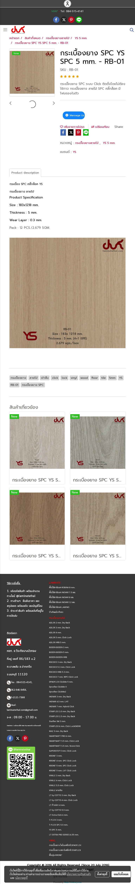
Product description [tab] (25, 173)
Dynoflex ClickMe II (58, 686)
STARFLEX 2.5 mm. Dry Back (62, 716)
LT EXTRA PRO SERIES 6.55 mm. (64, 834)
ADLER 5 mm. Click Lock (60, 637)
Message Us (76, 115)
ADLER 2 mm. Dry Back (59, 622)
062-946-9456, (19, 690)
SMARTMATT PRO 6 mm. (60, 735)
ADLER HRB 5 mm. (57, 642)
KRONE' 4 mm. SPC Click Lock (62, 760)
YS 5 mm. (109, 143)
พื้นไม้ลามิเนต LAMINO (59, 607)
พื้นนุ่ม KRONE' (55, 855)
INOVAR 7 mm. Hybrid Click (61, 706)
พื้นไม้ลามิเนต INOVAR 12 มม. (62, 602)
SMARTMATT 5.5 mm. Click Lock (64, 740)
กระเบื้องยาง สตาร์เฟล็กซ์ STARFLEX (65, 850)
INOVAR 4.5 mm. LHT (59, 701)
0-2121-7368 (18, 697)
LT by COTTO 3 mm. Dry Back (62, 795)
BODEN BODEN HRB (58, 657)
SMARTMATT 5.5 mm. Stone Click (64, 745)
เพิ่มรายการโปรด (73, 127)
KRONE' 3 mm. (55, 755)
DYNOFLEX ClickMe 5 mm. (61, 681)
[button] (130, 30)
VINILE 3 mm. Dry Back (59, 775)
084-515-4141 (24, 682)
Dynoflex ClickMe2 (57, 691)
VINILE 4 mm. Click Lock (60, 780)
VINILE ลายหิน (55, 790)
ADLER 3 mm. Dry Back (59, 627)
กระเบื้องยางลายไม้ (87, 143)
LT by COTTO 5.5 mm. (59, 809)
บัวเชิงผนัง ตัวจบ (56, 612)
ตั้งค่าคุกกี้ (102, 874)
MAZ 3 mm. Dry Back (58, 731)
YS (74, 152)
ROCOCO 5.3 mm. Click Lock (62, 666)
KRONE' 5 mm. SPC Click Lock (62, 765)
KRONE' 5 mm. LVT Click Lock (62, 770)
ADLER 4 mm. (55, 632)
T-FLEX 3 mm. (55, 819)
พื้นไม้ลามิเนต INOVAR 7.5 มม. (62, 592)
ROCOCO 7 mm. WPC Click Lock (63, 676)
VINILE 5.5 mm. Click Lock (61, 785)
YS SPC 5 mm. (55, 829)
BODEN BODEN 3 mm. (59, 647)
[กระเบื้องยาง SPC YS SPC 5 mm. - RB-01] (32, 73)
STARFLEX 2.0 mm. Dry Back (62, 711)
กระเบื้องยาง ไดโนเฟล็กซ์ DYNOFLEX (65, 845)
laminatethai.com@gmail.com (22, 710)
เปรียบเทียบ (101, 127)
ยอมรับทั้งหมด (121, 874)
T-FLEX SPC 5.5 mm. (58, 824)
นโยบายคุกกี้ (21, 877)
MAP (55, 11)
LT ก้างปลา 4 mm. (57, 805)
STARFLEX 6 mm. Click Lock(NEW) (65, 726)
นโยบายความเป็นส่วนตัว (78, 874)
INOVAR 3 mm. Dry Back (60, 696)
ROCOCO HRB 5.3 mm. (59, 671)
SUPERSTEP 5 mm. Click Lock (62, 750)
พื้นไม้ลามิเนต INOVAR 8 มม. (61, 597)
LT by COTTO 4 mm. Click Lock (63, 800)
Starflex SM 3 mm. (57, 721)
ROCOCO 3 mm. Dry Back (60, 662)
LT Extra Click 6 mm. (58, 814)
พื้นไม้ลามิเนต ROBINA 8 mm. (62, 587)
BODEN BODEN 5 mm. (59, 652)
